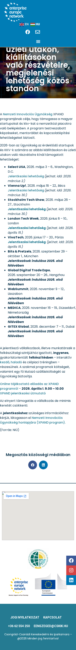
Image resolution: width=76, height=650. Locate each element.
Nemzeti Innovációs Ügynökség (28, 114)
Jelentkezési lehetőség (26, 176)
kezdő (4, 362)
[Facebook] (71, 560)
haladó (16, 362)
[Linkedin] (71, 580)
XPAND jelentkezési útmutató (23, 393)
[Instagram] (71, 570)
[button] (38, 41)
